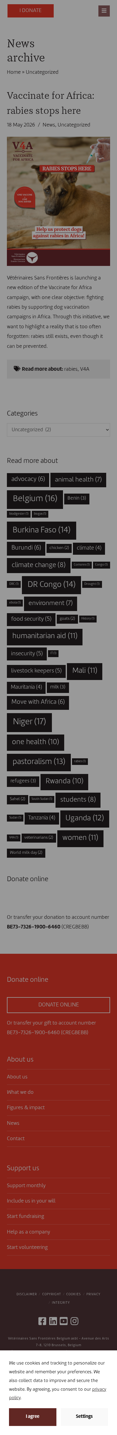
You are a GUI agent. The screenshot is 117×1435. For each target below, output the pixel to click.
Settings (84, 1417)
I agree (32, 1417)
